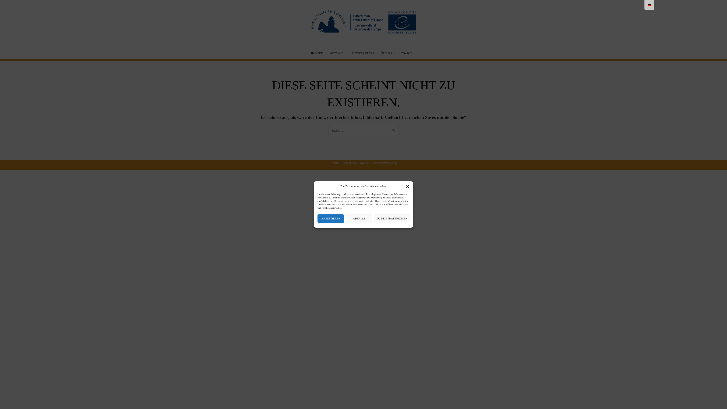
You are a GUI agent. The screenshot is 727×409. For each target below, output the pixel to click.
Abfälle (359, 218)
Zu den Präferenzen (391, 218)
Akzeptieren (330, 218)
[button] (408, 186)
